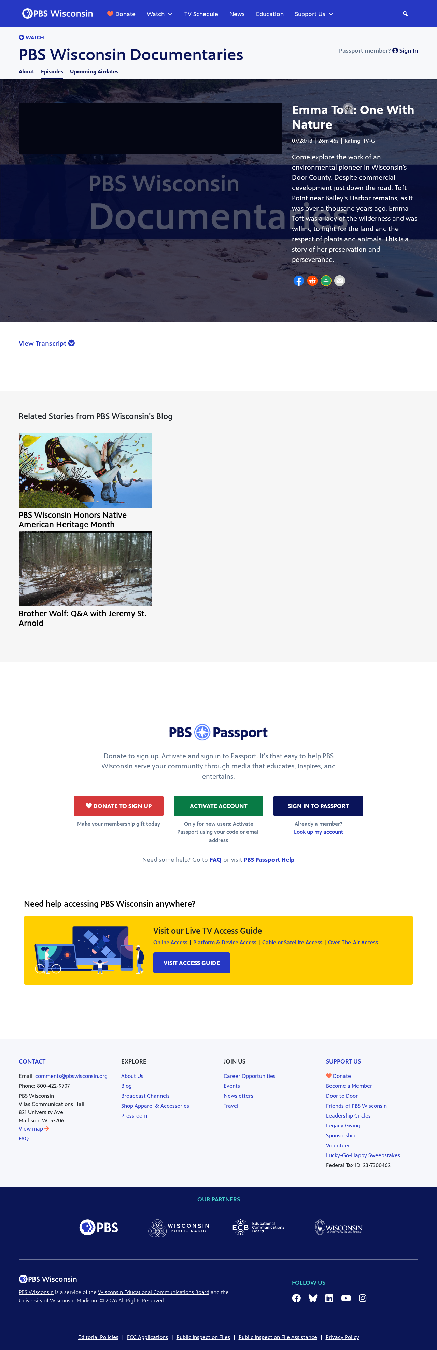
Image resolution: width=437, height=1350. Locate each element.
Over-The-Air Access (353, 942)
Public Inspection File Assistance (278, 1337)
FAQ (216, 860)
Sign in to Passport (318, 806)
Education (270, 14)
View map (31, 1128)
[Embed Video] (348, 108)
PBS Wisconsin (36, 1292)
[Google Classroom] (326, 281)
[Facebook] (299, 281)
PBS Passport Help (269, 860)
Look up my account (318, 832)
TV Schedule (201, 14)
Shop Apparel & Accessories (155, 1105)
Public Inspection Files (203, 1337)
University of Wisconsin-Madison (58, 1300)
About (26, 71)
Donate (125, 14)
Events (232, 1086)
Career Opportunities (250, 1076)
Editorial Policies (98, 1337)
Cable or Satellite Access (292, 942)
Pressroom (134, 1115)
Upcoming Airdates (94, 71)
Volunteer (338, 1145)
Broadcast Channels (145, 1096)
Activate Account (219, 806)
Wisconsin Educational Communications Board (153, 1292)
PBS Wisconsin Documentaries (131, 54)
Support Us (310, 14)
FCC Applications (147, 1337)
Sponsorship (340, 1135)
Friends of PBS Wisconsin (356, 1105)
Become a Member (349, 1086)
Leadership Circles (348, 1115)
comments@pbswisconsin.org (71, 1076)
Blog (126, 1086)
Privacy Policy (342, 1337)
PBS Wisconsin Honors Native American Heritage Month (73, 520)
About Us (132, 1076)
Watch (156, 14)
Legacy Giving (343, 1125)
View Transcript (43, 343)
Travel (231, 1105)
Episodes (52, 71)
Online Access (170, 942)
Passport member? (378, 50)
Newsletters (238, 1096)
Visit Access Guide (192, 963)
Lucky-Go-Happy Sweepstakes (363, 1155)
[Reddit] (312, 281)
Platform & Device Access (224, 942)
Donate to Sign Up (122, 806)
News (237, 14)
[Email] (340, 281)
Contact (32, 1061)
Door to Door (342, 1096)
